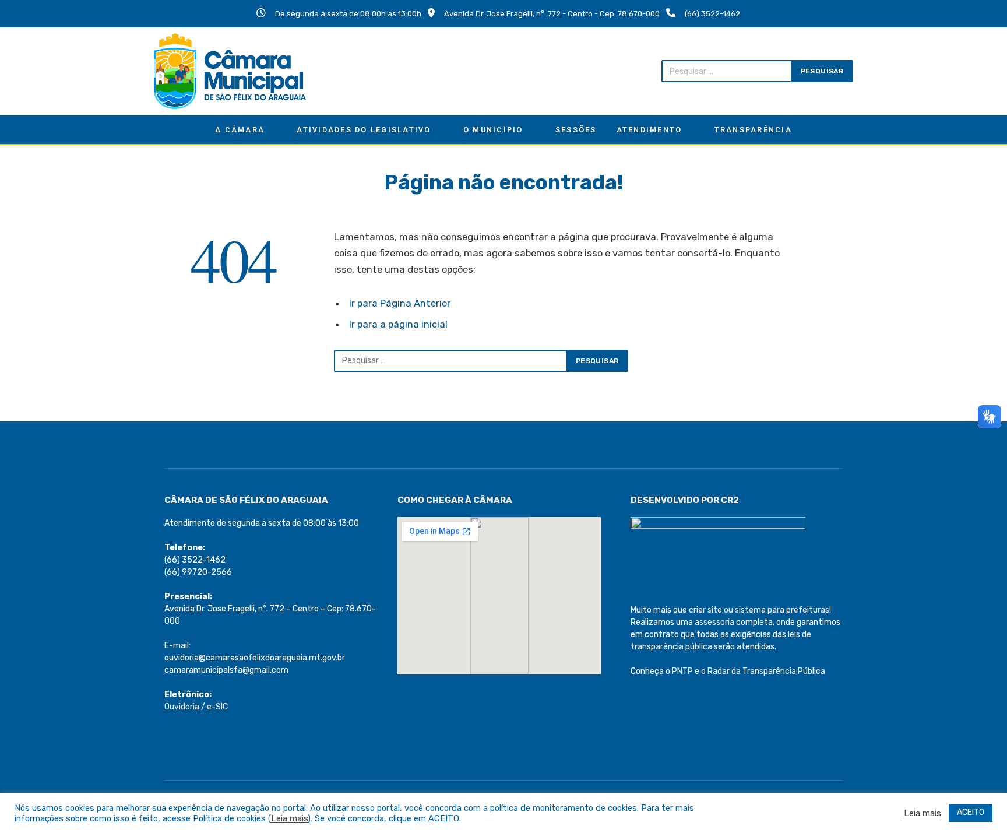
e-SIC (217, 707)
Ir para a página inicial (398, 324)
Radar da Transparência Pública (766, 671)
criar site (705, 610)
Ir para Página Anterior (399, 303)
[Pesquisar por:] (450, 361)
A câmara (240, 129)
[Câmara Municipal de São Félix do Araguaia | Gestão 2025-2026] (230, 71)
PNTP (682, 671)
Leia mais (289, 818)
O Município (493, 129)
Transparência (753, 129)
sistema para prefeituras (782, 610)
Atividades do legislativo (364, 129)
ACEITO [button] (970, 812)
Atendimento (649, 129)
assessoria (714, 622)
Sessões (576, 129)
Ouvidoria (181, 707)
